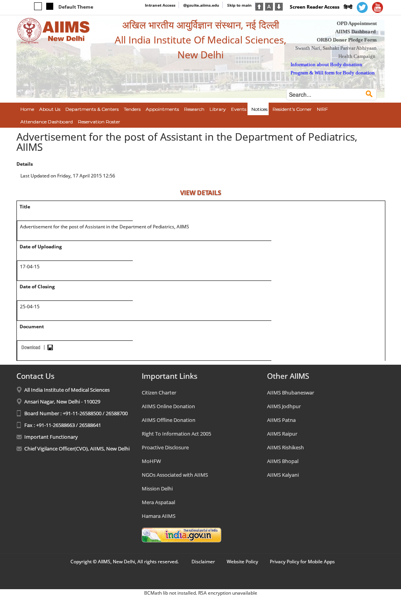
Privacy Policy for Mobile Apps (302, 561)
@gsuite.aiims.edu (201, 5)
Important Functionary (51, 436)
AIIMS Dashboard (355, 31)
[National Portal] (181, 534)
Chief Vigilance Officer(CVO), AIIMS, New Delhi (77, 448)
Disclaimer (203, 561)
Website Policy (242, 561)
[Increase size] (259, 6)
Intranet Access (160, 5)
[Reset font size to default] (269, 6)
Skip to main (239, 5)
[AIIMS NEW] (53, 30)
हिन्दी (348, 7)
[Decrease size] (279, 6)
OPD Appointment (357, 23)
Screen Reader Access (315, 7)
